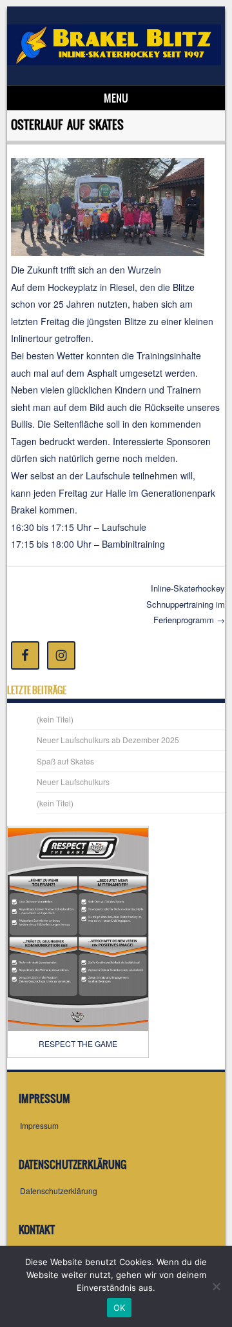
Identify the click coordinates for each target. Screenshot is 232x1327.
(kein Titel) (55, 718)
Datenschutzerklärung (58, 1190)
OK (119, 1307)
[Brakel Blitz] (113, 61)
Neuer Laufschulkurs (73, 781)
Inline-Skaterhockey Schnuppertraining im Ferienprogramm (185, 604)
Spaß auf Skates (65, 760)
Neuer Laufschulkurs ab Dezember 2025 (108, 739)
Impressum (39, 1125)
